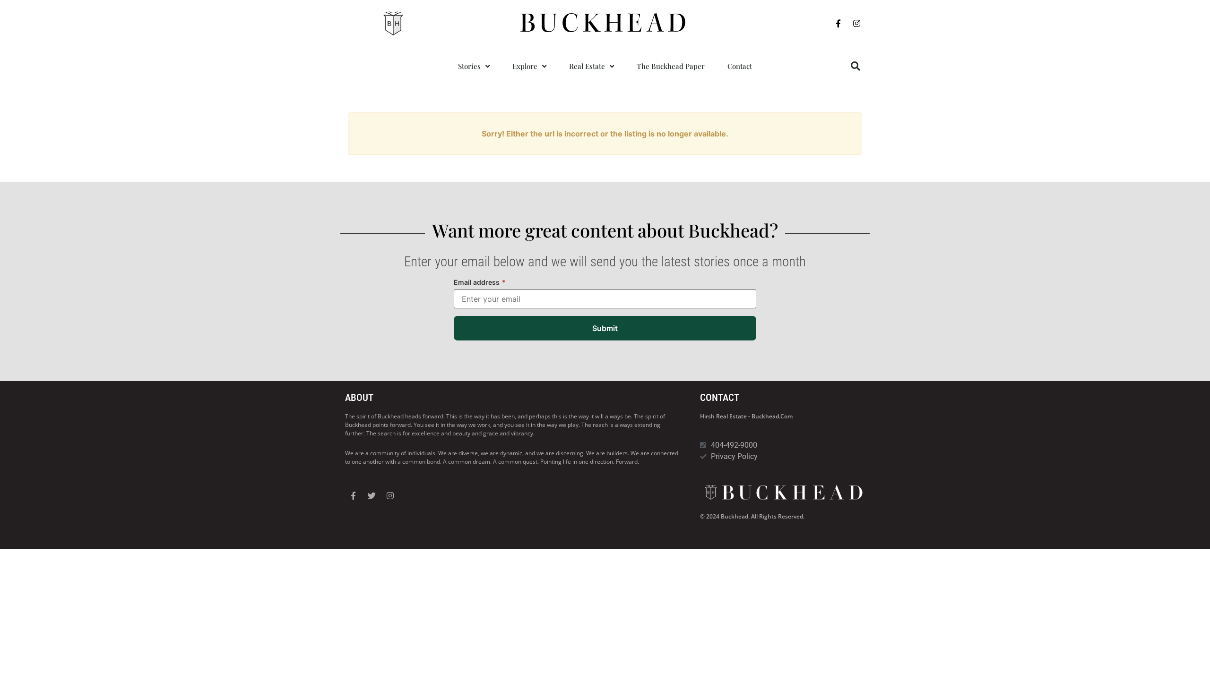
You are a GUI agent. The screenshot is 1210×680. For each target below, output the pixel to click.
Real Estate (587, 66)
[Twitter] (371, 495)
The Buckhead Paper (671, 66)
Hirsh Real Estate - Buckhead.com (746, 416)
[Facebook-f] (838, 24)
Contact (739, 66)
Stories (469, 66)
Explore (524, 66)
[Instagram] (857, 24)
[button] (855, 66)
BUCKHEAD (605, 23)
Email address (480, 282)
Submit (605, 328)
